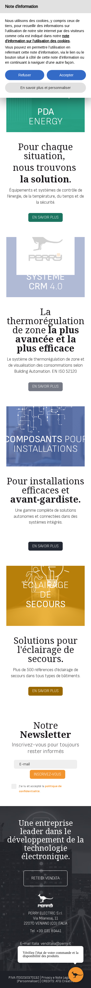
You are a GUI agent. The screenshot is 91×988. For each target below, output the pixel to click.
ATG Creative (65, 981)
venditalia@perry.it (56, 943)
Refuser (24, 75)
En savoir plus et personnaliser (45, 88)
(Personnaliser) (28, 981)
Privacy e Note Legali (56, 978)
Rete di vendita (45, 878)
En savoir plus (45, 217)
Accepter (66, 75)
